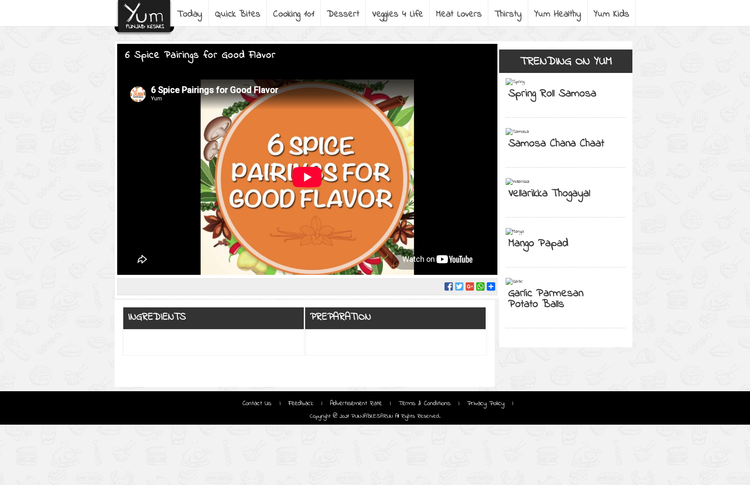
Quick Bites (237, 14)
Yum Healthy (557, 14)
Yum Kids (611, 14)
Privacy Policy (485, 403)
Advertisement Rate (356, 403)
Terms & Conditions (424, 403)
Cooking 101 (293, 14)
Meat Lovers (459, 14)
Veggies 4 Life (397, 14)
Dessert (343, 14)
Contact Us (258, 403)
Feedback (300, 403)
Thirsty (508, 14)
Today (189, 14)
